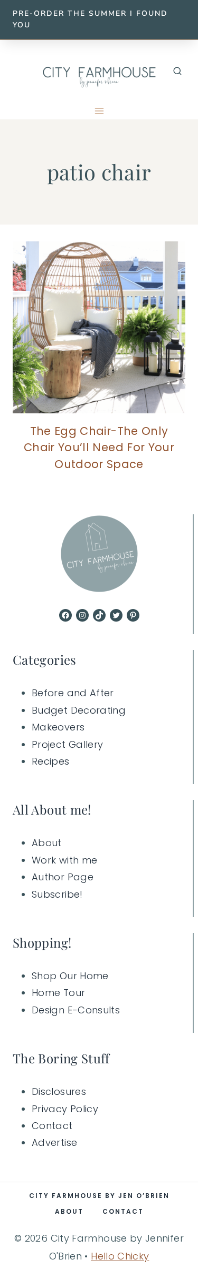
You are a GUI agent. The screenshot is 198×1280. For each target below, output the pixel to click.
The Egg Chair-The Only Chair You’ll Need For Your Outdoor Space (99, 447)
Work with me (64, 860)
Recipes (51, 761)
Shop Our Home (70, 975)
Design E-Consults (76, 1010)
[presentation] (99, 327)
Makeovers (58, 727)
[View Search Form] (177, 71)
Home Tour (58, 992)
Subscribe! (57, 894)
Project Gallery (67, 744)
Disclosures (59, 1091)
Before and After (73, 692)
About (47, 842)
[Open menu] (99, 111)
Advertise (54, 1142)
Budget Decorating (79, 710)
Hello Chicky (120, 1256)
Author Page (62, 876)
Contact (52, 1125)
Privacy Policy (65, 1108)
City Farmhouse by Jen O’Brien (99, 1195)
